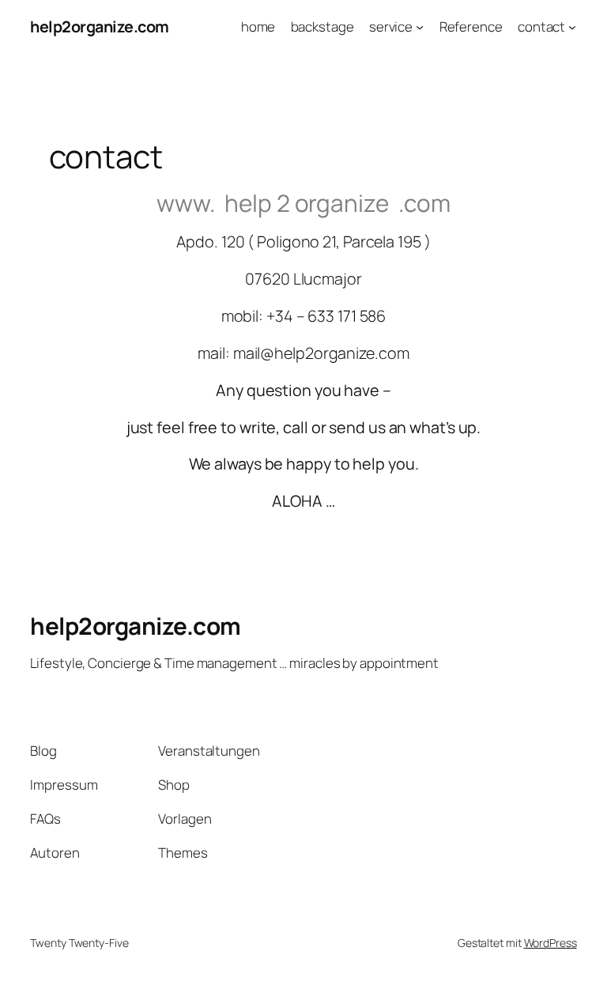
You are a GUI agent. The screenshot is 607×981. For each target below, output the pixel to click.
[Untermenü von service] (420, 27)
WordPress (550, 942)
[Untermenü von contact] (572, 27)
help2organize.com (99, 26)
